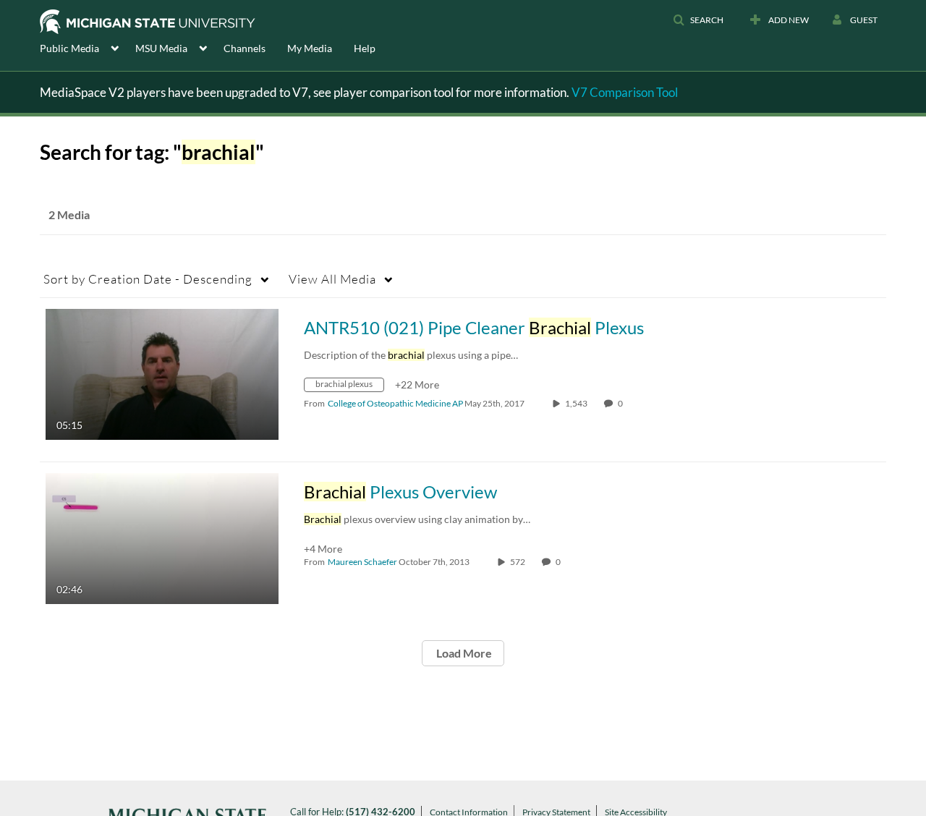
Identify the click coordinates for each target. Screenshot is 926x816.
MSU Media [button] (161, 48)
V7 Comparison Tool (625, 92)
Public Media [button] (69, 48)
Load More (463, 653)
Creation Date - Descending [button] (147, 278)
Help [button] (364, 48)
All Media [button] (332, 278)
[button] (698, 20)
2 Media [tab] (69, 214)
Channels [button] (245, 48)
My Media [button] (309, 48)
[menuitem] (87, 47)
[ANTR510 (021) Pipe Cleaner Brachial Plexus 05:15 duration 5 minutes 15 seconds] (162, 373)
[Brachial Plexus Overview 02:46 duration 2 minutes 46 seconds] (162, 537)
